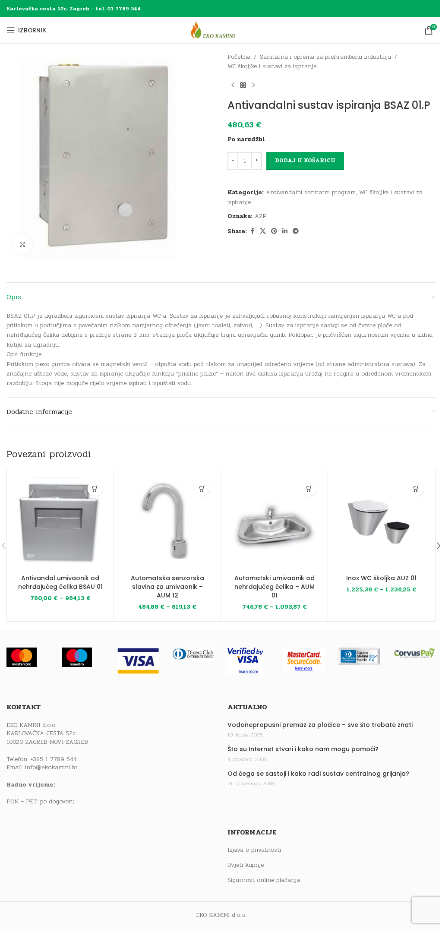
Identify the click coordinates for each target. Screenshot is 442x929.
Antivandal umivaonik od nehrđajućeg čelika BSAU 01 (60, 582)
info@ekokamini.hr (51, 767)
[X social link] (262, 231)
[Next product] (253, 85)
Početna (238, 56)
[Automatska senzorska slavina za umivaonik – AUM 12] (167, 523)
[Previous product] (232, 85)
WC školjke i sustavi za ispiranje (271, 66)
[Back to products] (243, 85)
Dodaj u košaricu (305, 160)
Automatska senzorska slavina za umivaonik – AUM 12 (167, 586)
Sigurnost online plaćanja (263, 880)
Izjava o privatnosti (254, 850)
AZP (260, 216)
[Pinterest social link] (274, 231)
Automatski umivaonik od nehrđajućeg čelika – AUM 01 (274, 586)
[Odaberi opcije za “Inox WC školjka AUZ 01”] (416, 488)
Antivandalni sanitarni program (311, 192)
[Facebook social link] (252, 231)
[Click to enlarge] (22, 244)
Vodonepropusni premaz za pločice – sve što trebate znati (320, 725)
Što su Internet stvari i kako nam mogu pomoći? (303, 749)
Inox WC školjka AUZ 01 (381, 578)
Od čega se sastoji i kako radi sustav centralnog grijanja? (318, 774)
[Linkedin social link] (285, 231)
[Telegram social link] (295, 231)
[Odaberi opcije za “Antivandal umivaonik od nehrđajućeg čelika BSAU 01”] (95, 488)
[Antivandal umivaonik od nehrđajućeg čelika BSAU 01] (60, 523)
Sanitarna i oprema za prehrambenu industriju (325, 56)
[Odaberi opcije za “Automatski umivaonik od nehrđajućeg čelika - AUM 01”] (309, 488)
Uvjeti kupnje (245, 865)
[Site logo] (221, 30)
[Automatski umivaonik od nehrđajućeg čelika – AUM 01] (274, 523)
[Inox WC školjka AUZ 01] (381, 523)
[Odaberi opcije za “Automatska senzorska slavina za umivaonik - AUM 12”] (202, 488)
